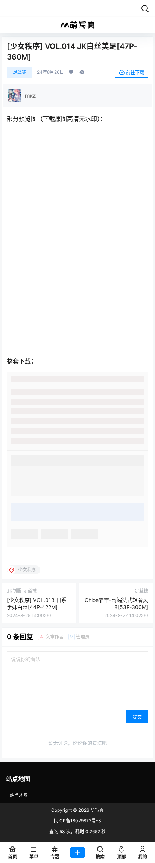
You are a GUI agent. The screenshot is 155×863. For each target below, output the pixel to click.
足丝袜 (19, 72)
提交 (137, 717)
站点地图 (19, 795)
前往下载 (135, 72)
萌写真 (96, 810)
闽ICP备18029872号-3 (77, 820)
